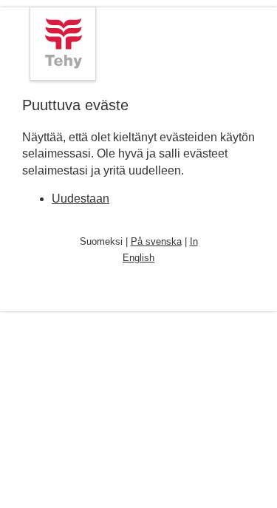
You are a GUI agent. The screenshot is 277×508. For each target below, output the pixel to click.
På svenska (156, 241)
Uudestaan (80, 198)
